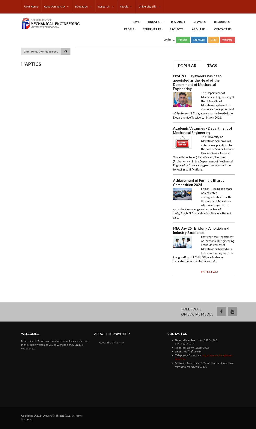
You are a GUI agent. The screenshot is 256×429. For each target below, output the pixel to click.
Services (199, 21)
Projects (176, 29)
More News (209, 271)
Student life (152, 29)
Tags (212, 65)
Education (81, 6)
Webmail (227, 39)
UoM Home (31, 6)
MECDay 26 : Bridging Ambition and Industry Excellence (201, 230)
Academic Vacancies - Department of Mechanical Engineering (202, 130)
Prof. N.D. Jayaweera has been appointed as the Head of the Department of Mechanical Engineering (197, 82)
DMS (213, 39)
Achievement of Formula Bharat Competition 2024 (198, 182)
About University (55, 6)
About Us (198, 29)
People (124, 6)
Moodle (183, 39)
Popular (187, 65)
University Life (148, 6)
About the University (111, 342)
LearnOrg (199, 39)
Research (104, 6)
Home (136, 21)
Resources (222, 21)
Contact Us (222, 29)
